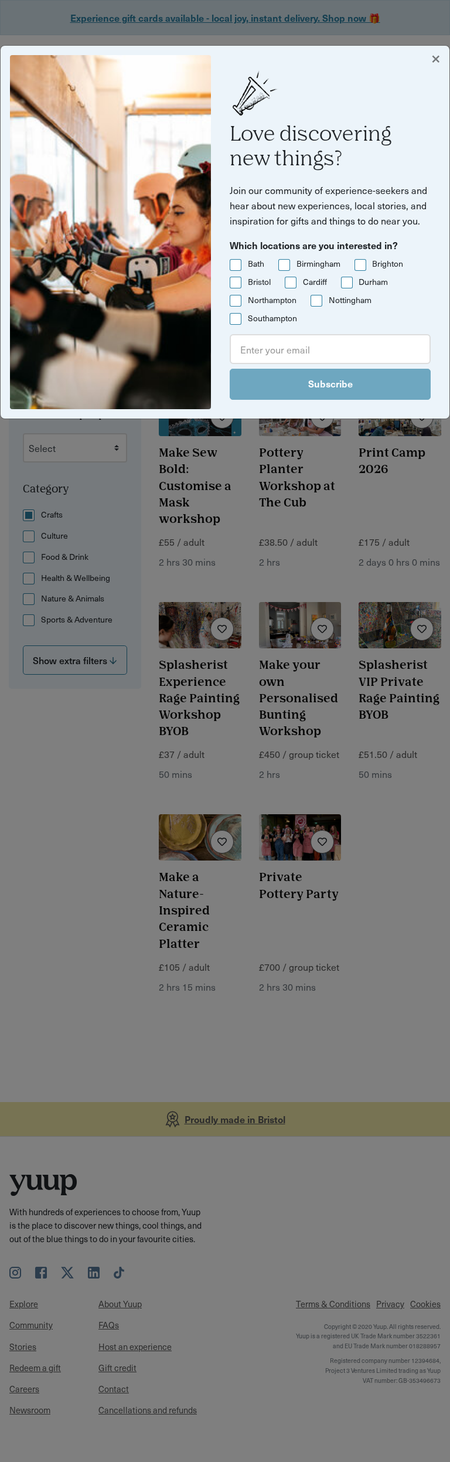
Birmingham (318, 263)
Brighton (387, 263)
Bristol (259, 282)
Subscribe (330, 383)
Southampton (272, 318)
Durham (373, 282)
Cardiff (315, 282)
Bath (256, 263)
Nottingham (350, 300)
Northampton (272, 300)
